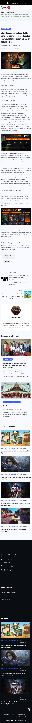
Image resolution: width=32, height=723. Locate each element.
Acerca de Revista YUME (9, 592)
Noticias (6, 714)
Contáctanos (6, 599)
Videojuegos (21, 714)
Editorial (4, 596)
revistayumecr (8, 371)
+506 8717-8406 (7, 563)
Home (2, 12)
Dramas (7, 717)
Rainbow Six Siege (8, 256)
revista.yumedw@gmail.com (10, 566)
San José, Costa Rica (8, 560)
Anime (13, 714)
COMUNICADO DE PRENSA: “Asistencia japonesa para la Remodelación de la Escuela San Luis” (14, 365)
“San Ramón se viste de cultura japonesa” (15, 406)
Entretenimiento (16, 717)
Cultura (25, 717)
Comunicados (10, 12)
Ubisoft (7, 261)
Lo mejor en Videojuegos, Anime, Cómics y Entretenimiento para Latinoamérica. (12, 556)
